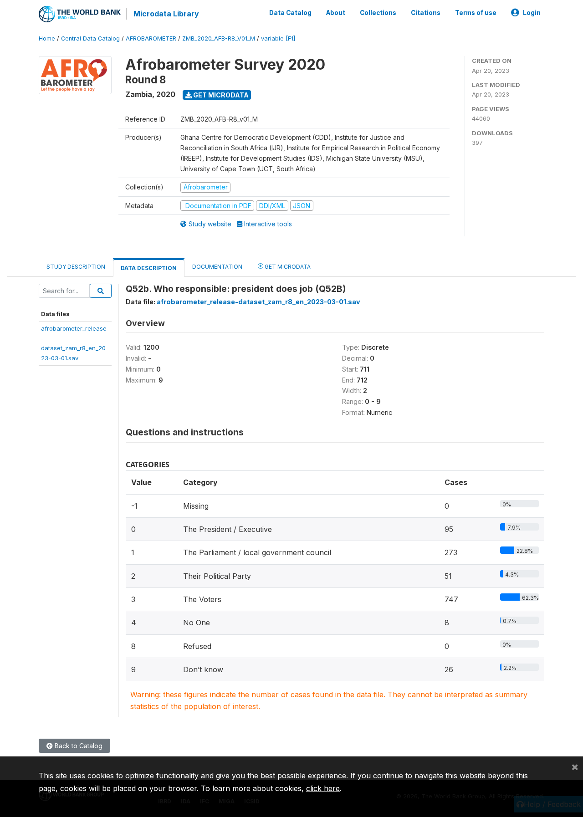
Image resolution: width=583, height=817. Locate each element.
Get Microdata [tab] (287, 266)
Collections (378, 12)
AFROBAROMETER (151, 38)
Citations (425, 12)
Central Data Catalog (90, 38)
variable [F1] (278, 38)
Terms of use (475, 12)
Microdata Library (166, 13)
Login (532, 12)
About (335, 12)
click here (323, 788)
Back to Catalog (77, 746)
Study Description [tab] (75, 266)
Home (47, 38)
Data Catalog (290, 12)
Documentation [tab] (217, 266)
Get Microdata (220, 95)
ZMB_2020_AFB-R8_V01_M (218, 38)
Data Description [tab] (149, 268)
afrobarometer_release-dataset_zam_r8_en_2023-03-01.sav (258, 302)
